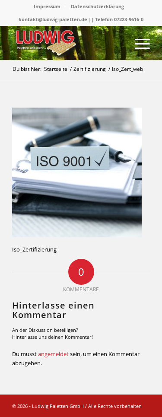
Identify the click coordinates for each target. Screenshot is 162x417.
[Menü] (138, 42)
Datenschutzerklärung (97, 6)
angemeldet (53, 354)
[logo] (67, 42)
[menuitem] (47, 6)
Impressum (47, 6)
